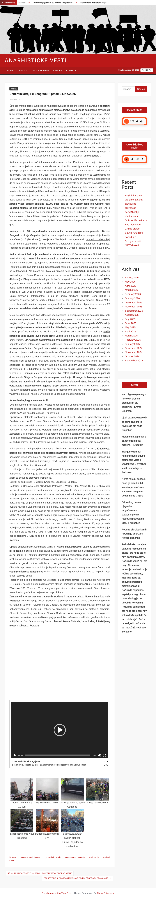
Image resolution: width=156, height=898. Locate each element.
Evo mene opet (133, 224)
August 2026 (132, 277)
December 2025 (133, 302)
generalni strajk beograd (30, 857)
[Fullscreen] (104, 755)
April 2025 (130, 331)
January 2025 (132, 344)
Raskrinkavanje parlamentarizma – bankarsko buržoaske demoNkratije (135, 203)
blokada (12, 857)
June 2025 (130, 323)
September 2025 (134, 310)
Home (10, 70)
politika (14, 89)
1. (26, 761)
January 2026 (132, 298)
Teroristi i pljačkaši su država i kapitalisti (39, 2)
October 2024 (132, 356)
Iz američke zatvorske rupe (80, 2)
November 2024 (133, 352)
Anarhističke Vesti (36, 61)
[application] (59, 730)
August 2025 (132, 315)
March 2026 (131, 290)
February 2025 (133, 339)
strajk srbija (94, 857)
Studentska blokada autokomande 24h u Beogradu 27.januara (76, 878)
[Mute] (99, 755)
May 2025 (130, 327)
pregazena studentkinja (75, 857)
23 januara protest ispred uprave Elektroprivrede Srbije (41, 873)
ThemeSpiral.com (105, 893)
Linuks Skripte (40, 70)
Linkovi (57, 70)
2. (49, 765)
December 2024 (133, 348)
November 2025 (133, 306)
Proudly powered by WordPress (57, 893)
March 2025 (131, 335)
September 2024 (134, 360)
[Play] (15, 755)
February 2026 (133, 294)
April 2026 (130, 286)
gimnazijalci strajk (53, 857)
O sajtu (22, 70)
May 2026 (130, 281)
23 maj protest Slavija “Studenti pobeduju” (134, 232)
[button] (60, 730)
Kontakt (71, 70)
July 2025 (130, 319)
